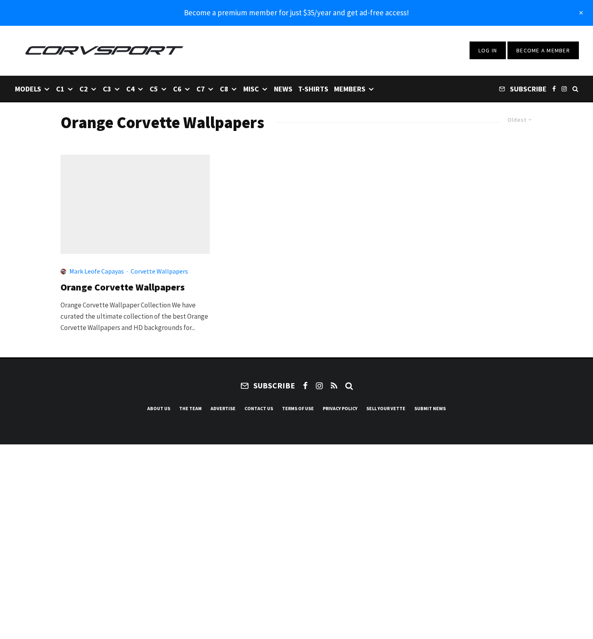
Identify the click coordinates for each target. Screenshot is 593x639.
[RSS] (334, 386)
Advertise (223, 408)
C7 (200, 88)
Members (349, 88)
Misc (251, 88)
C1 (60, 88)
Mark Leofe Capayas (96, 271)
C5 (154, 88)
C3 (107, 88)
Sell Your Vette (385, 408)
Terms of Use (298, 408)
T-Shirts (313, 88)
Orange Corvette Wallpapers (123, 287)
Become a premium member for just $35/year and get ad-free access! (296, 12)
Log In (487, 50)
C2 (83, 88)
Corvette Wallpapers (159, 271)
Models (28, 88)
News (283, 88)
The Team (190, 408)
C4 (130, 88)
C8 (224, 88)
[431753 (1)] (135, 204)
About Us (158, 408)
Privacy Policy (340, 408)
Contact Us (258, 408)
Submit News (430, 408)
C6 (177, 88)
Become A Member (543, 50)
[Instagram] (564, 88)
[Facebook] (554, 88)
